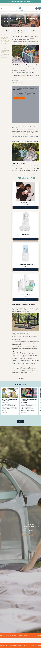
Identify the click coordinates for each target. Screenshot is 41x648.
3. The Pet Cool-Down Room (5, 59)
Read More (4, 412)
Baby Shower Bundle (4, 57)
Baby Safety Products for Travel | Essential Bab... (29, 400)
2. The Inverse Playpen (4, 43)
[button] (1, 8)
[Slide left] (18, 417)
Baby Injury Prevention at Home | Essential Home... (10, 400)
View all (20, 421)
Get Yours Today (27, 534)
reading (20, 134)
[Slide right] (23, 417)
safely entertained (24, 75)
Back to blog (21, 378)
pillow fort (15, 355)
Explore (25, 207)
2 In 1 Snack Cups (3, 48)
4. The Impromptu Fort (4, 62)
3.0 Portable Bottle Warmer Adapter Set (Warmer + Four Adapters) (5, 51)
